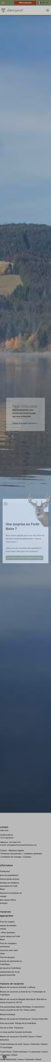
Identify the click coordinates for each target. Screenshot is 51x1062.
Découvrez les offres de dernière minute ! (24, 557)
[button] (4, 1057)
